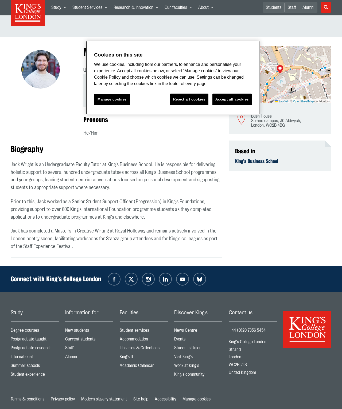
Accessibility (165, 399)
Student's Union (198, 349)
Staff (292, 7)
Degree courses (35, 331)
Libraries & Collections (144, 349)
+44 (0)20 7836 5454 (247, 330)
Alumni (308, 7)
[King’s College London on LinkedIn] (165, 279)
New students (89, 331)
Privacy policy (63, 399)
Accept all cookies (232, 99)
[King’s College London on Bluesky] (199, 279)
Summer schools (35, 366)
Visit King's (198, 358)
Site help (140, 399)
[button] (280, 70)
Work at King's (198, 366)
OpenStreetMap (303, 101)
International (35, 358)
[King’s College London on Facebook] (114, 279)
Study (60, 8)
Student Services (91, 8)
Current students (89, 340)
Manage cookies (196, 399)
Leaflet (283, 101)
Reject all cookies (189, 99)
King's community (198, 375)
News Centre (198, 331)
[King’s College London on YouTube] (182, 279)
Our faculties (180, 8)
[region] (173, 78)
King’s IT (144, 358)
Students (273, 7)
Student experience (35, 375)
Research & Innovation (137, 8)
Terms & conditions (27, 399)
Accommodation (144, 340)
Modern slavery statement (104, 399)
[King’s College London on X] (131, 279)
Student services (144, 331)
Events (198, 340)
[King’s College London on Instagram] (148, 279)
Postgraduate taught (35, 340)
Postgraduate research (35, 349)
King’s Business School (256, 161)
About (207, 8)
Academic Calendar (144, 366)
